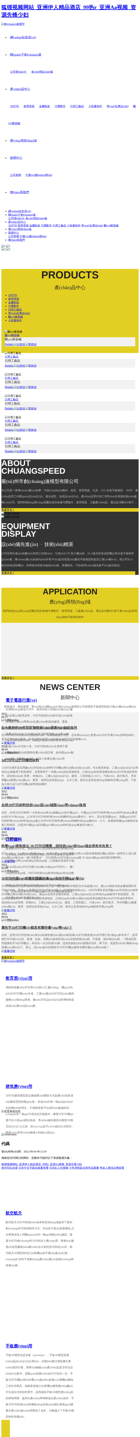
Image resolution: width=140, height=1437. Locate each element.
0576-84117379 (23, 1087)
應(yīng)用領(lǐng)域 (23, 140)
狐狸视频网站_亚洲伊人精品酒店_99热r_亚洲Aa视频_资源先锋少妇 (41, 1164)
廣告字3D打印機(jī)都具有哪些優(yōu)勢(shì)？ (36, 927)
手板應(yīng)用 (19, 1346)
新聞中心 (16, 158)
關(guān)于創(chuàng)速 (25, 54)
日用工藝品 (77, 106)
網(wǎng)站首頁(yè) (23, 37)
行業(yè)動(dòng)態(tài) (39, 175)
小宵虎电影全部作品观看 (84, 1167)
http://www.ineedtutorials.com (33, 1104)
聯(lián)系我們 (19, 192)
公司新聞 (15, 175)
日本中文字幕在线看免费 (33, 1167)
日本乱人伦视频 (58, 1167)
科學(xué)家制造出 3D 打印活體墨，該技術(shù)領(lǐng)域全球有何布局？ (56, 846)
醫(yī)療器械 (111, 225)
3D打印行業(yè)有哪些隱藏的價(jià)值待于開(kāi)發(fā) (42, 878)
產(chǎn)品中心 (20, 89)
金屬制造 (44, 106)
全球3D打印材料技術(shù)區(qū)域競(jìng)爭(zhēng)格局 (43, 805)
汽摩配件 (60, 106)
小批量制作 (95, 106)
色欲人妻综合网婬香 (112, 1167)
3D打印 (14, 106)
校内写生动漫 (9, 1167)
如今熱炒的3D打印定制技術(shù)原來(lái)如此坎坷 (39, 727)
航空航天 (14, 1213)
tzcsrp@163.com (19, 1098)
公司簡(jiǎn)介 (18, 71)
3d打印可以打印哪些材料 (20, 760)
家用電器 (29, 106)
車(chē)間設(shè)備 (42, 71)
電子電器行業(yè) (21, 700)
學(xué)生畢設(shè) (118, 106)
